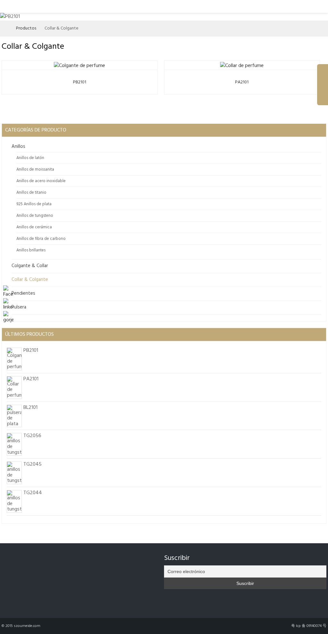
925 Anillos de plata (34, 204)
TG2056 (32, 436)
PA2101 (242, 82)
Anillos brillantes (30, 250)
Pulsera (19, 307)
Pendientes (23, 293)
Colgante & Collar (30, 266)
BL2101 (30, 407)
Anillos (18, 146)
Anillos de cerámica (34, 227)
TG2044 (32, 493)
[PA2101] (242, 64)
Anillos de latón (30, 158)
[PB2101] (79, 64)
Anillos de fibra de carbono (41, 238)
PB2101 (79, 82)
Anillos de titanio (31, 192)
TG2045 (32, 464)
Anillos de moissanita (35, 169)
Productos (26, 28)
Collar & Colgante (30, 279)
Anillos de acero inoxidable (41, 181)
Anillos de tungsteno (34, 215)
